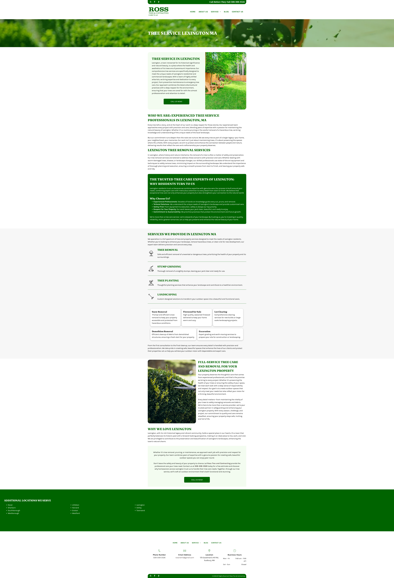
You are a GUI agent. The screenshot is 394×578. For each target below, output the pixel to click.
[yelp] (150, 2)
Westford (76, 513)
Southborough (14, 510)
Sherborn (12, 508)
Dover (10, 505)
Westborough (13, 513)
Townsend (140, 510)
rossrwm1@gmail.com (184, 557)
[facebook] (154, 2)
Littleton (75, 505)
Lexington (140, 505)
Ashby (138, 508)
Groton (75, 510)
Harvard (75, 508)
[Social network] (158, 2)
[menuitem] (192, 11)
